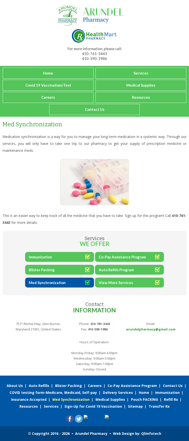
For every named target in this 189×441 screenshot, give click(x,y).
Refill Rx (171, 399)
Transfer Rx (159, 406)
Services (141, 73)
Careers (48, 97)
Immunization (40, 257)
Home (48, 73)
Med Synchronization (47, 282)
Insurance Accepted (29, 399)
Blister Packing (42, 270)
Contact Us (94, 109)
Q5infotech (151, 433)
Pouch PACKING (144, 399)
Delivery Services (118, 392)
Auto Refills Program (116, 270)
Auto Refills (39, 385)
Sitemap (135, 406)
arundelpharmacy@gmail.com (150, 329)
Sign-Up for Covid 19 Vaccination (93, 406)
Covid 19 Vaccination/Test (48, 85)
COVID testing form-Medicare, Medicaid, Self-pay (53, 392)
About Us (15, 385)
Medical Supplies (140, 85)
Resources (141, 97)
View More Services (116, 282)
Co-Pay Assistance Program (122, 257)
